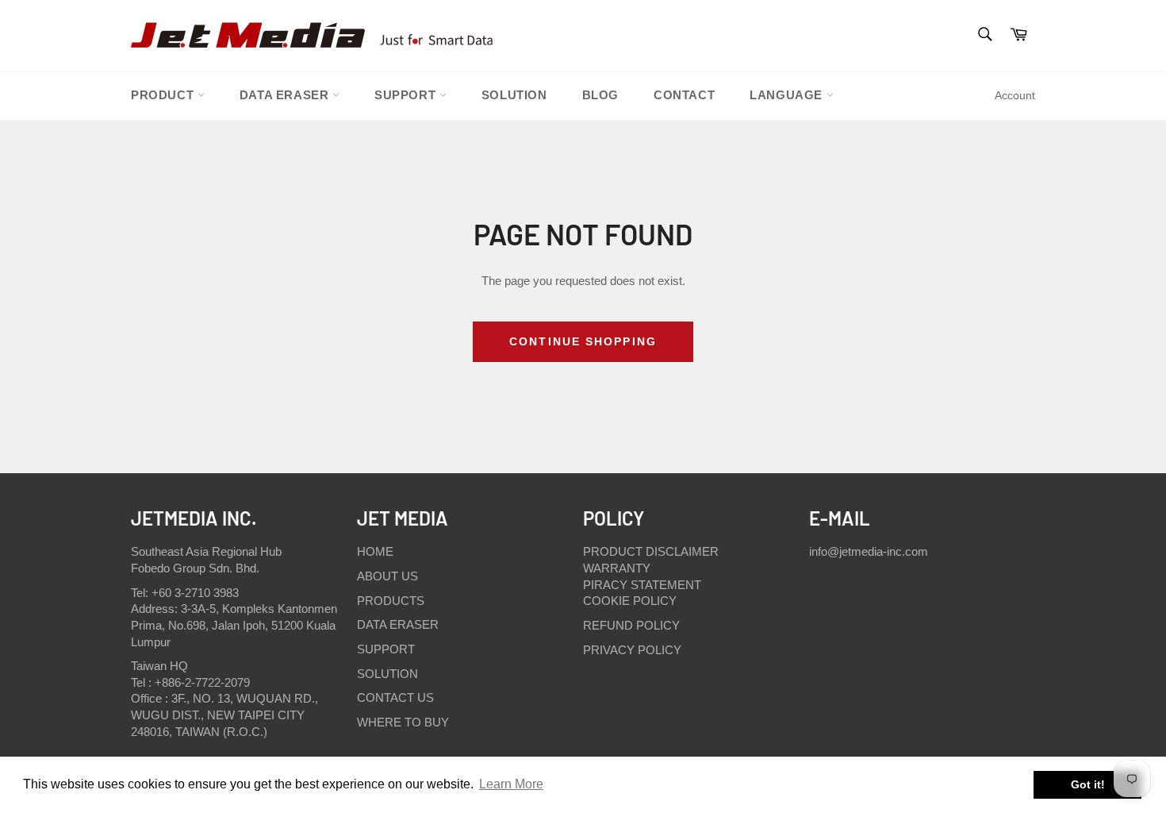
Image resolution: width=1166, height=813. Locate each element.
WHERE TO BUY (403, 722)
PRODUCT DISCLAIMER (651, 551)
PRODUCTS (390, 600)
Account (1015, 95)
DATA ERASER (398, 624)
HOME (375, 551)
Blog (600, 95)
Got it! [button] (1088, 784)
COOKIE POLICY (630, 600)
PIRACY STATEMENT (642, 584)
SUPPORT (406, 95)
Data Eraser (286, 95)
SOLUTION (514, 95)
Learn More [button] (511, 784)
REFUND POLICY (631, 625)
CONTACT (684, 95)
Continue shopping (583, 341)
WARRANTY (616, 568)
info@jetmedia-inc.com (868, 551)
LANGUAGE (788, 95)
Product (164, 95)
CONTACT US (395, 697)
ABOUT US (387, 576)
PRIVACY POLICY (632, 650)
